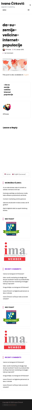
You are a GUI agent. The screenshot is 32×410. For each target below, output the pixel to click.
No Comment (9, 53)
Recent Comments (13, 269)
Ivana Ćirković (12, 3)
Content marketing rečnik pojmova (14, 199)
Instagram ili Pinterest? (16, 274)
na (6, 274)
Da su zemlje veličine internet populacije (8, 90)
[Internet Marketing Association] (15, 261)
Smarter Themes (11, 405)
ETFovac (8, 50)
